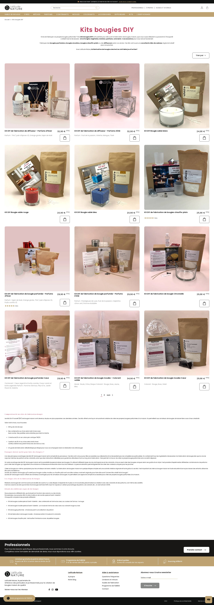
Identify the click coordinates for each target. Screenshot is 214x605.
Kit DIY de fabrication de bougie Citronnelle (164, 294)
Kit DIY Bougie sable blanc (156, 131)
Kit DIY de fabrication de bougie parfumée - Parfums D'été (98, 295)
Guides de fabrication (110, 583)
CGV (165, 601)
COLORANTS (89, 14)
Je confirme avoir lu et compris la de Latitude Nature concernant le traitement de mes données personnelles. (175, 582)
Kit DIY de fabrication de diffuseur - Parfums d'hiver (28, 131)
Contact (105, 589)
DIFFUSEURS (120, 14)
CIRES (26, 14)
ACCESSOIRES (104, 14)
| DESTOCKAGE (143, 14)
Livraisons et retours (110, 579)
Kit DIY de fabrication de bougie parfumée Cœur (27, 378)
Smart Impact (36, 601)
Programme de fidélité (111, 586)
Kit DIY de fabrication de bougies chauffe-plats (166, 212)
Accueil (7, 19)
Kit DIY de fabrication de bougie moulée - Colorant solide (97, 379)
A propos (71, 576)
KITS (131, 14)
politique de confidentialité (175, 582)
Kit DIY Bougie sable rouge (17, 212)
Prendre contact (194, 550)
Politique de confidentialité (182, 601)
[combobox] (72, 7)
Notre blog (72, 579)
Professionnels (137, 8)
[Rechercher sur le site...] (96, 8)
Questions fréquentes (110, 576)
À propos (149, 8)
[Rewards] (19, 598)
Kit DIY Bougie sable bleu (85, 212)
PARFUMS (48, 14)
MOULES (75, 14)
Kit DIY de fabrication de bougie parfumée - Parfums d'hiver (29, 295)
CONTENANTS (62, 14)
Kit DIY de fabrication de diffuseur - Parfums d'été (97, 131)
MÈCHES (36, 14)
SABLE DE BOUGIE (12, 14)
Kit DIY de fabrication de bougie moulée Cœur (165, 378)
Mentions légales (203, 601)
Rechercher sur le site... (57, 7)
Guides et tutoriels (163, 8)
